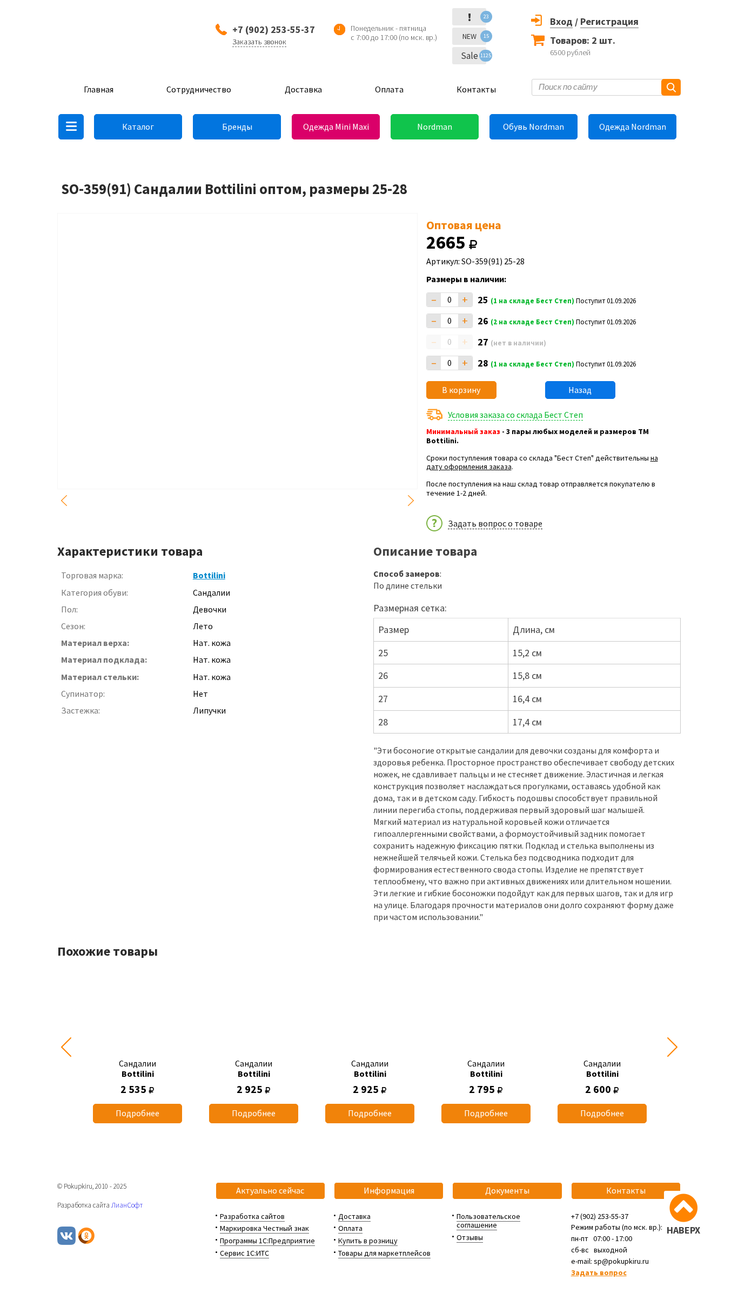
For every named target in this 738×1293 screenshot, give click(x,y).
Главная (98, 89)
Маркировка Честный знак (264, 1228)
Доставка (303, 89)
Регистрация (609, 21)
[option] (137, 1047)
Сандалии (137, 1068)
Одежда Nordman (632, 126)
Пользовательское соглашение (488, 1220)
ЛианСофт (127, 1205)
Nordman (434, 126)
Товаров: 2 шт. (582, 40)
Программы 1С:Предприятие (267, 1240)
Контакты (476, 89)
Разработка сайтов (252, 1216)
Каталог (138, 126)
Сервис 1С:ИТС (244, 1253)
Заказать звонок (259, 41)
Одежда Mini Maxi (336, 126)
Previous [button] (63, 500)
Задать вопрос (599, 1272)
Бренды (237, 126)
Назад (580, 389)
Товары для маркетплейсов (384, 1253)
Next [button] (411, 500)
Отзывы (470, 1237)
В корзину (461, 389)
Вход (561, 21)
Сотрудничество (198, 89)
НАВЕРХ (683, 1230)
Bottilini (209, 575)
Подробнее (137, 1113)
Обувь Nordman (533, 126)
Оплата (389, 89)
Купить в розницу (368, 1240)
